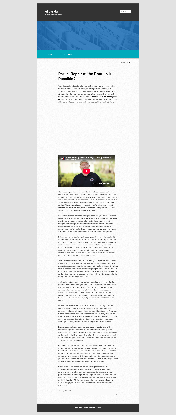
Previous (122, 62)
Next (129, 62)
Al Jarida (51, 11)
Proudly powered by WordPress (93, 407)
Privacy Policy (66, 54)
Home (50, 54)
